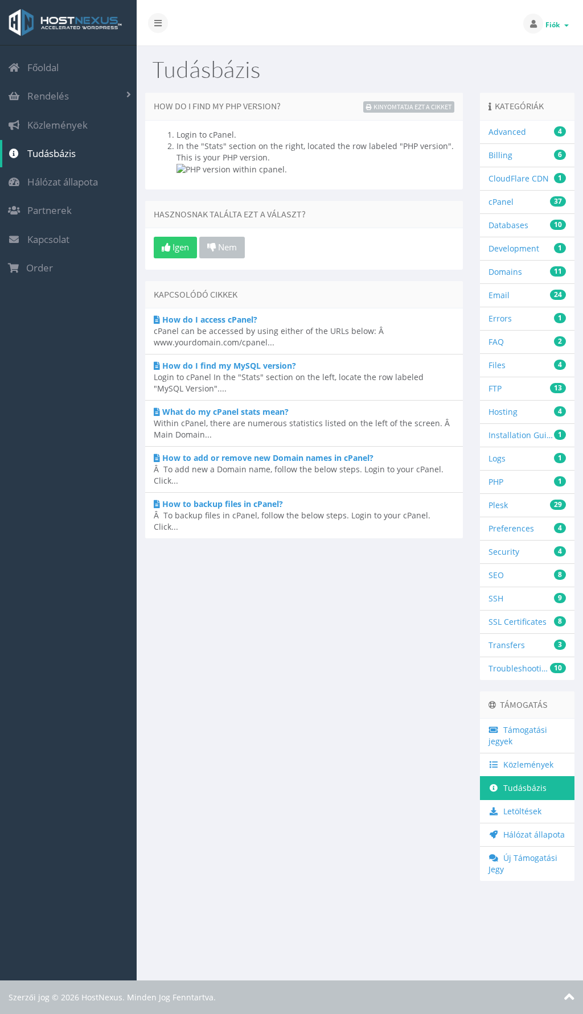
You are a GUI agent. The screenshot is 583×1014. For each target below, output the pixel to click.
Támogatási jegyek (517, 735)
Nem (226, 247)
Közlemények (55, 124)
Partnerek (47, 210)
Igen (179, 247)
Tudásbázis (49, 153)
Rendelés (46, 95)
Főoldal (41, 67)
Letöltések (520, 811)
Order (37, 267)
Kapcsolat (46, 239)
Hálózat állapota (60, 181)
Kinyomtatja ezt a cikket (412, 106)
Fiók (554, 25)
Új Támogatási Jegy (522, 863)
